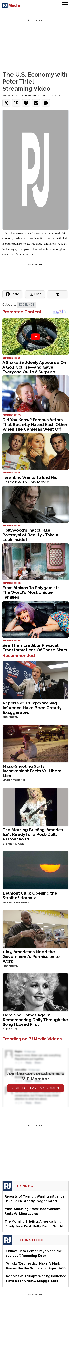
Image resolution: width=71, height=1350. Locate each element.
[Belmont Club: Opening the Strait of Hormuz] (35, 869)
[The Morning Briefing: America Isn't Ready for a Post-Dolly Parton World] (35, 806)
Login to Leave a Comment (35, 1088)
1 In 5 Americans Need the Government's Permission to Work (31, 956)
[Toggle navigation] (65, 5)
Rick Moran (10, 717)
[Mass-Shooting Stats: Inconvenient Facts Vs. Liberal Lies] (35, 743)
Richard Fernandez (16, 902)
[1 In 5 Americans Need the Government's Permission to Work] (35, 928)
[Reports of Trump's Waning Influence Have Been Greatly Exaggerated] (35, 679)
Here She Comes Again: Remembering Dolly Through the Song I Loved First (35, 1020)
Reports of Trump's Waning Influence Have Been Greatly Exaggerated (32, 708)
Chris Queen (11, 1029)
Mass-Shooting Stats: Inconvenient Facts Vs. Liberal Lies (33, 771)
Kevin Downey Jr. (14, 780)
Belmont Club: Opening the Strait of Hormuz (30, 895)
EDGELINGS (26, 304)
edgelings (9, 95)
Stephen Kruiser (14, 843)
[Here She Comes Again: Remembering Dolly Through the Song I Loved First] (35, 991)
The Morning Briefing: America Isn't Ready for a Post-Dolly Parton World (33, 834)
